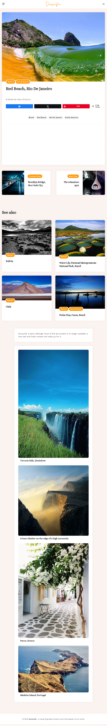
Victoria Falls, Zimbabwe (33, 460)
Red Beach (41, 117)
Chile (8, 306)
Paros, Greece (27, 640)
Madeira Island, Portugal (33, 695)
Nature (11, 82)
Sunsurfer (33, 719)
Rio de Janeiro (55, 117)
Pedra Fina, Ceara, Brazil (72, 315)
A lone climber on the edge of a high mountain (44, 538)
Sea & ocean (23, 82)
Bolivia (9, 261)
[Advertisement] (53, 143)
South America (71, 117)
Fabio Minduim (23, 99)
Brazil (31, 117)
